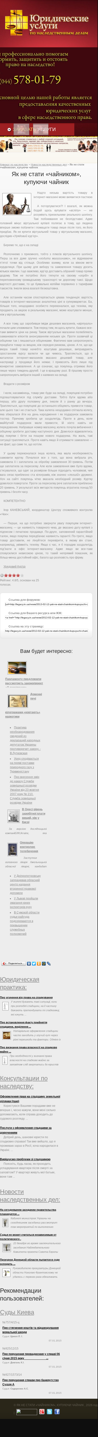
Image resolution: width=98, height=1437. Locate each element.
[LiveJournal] (48, 964)
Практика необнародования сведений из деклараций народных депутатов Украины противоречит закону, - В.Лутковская (25, 740)
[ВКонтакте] (29, 964)
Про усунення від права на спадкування (26, 997)
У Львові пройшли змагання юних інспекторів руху (24, 903)
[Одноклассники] (38, 964)
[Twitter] (33, 964)
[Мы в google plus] (41, 1412)
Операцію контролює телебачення (29, 847)
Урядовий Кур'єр (15, 566)
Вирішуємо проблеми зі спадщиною (25, 1159)
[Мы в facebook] (56, 1412)
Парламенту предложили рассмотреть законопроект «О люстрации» (24, 683)
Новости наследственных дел (49, 164)
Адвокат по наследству (14, 164)
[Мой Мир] (43, 964)
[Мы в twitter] (48, 1412)
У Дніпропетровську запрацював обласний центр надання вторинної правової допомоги (25, 884)
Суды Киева (17, 1312)
